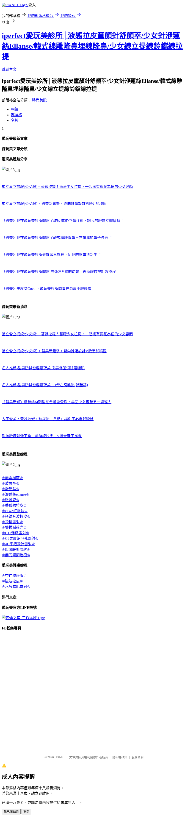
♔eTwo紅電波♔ (15, 511)
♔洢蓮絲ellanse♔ (15, 494)
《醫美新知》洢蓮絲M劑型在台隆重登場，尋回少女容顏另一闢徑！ (56, 402)
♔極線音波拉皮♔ (16, 516)
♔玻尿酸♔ (10, 483)
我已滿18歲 (11, 811)
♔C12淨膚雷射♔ (15, 533)
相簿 (14, 109)
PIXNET (60, 757)
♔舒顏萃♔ (10, 489)
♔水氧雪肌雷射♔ (16, 587)
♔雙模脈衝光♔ (14, 527)
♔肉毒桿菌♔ (12, 478)
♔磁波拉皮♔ (12, 581)
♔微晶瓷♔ (10, 500)
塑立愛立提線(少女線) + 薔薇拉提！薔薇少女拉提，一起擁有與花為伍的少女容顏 (67, 187)
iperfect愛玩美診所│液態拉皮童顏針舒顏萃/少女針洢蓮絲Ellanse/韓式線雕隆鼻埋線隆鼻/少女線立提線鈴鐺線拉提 (92, 46)
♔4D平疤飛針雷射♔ (18, 544)
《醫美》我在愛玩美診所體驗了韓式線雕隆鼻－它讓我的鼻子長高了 (57, 238)
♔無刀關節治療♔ (16, 555)
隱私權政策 (119, 757)
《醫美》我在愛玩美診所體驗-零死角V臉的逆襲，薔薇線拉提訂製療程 (59, 272)
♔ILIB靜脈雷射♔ (16, 549)
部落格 (16, 115)
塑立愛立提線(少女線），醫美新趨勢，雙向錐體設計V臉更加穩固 (54, 204)
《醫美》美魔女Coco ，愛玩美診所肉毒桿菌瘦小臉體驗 (46, 289)
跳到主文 (9, 69)
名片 (14, 120)
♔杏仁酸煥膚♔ (14, 576)
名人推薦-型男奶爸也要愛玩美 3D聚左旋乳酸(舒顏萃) (45, 385)
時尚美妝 (39, 100)
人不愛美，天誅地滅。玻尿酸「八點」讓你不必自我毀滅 (48, 419)
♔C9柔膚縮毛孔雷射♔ (20, 538)
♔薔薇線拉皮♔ (14, 505)
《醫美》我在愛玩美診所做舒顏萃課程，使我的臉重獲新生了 (51, 255)
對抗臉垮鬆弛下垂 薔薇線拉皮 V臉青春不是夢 (42, 436)
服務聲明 (138, 757)
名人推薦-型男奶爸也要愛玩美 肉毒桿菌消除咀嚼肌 (43, 368)
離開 (26, 811)
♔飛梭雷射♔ (12, 522)
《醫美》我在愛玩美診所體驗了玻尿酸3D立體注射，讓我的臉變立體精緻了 (63, 221)
